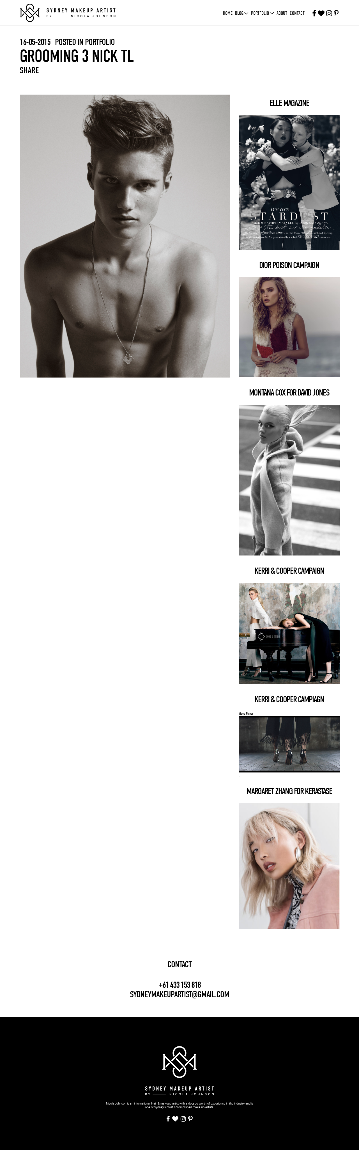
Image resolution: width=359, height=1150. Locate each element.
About (282, 13)
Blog (239, 13)
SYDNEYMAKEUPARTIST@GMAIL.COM (179, 994)
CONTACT (179, 964)
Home (228, 13)
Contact (297, 13)
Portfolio (260, 13)
